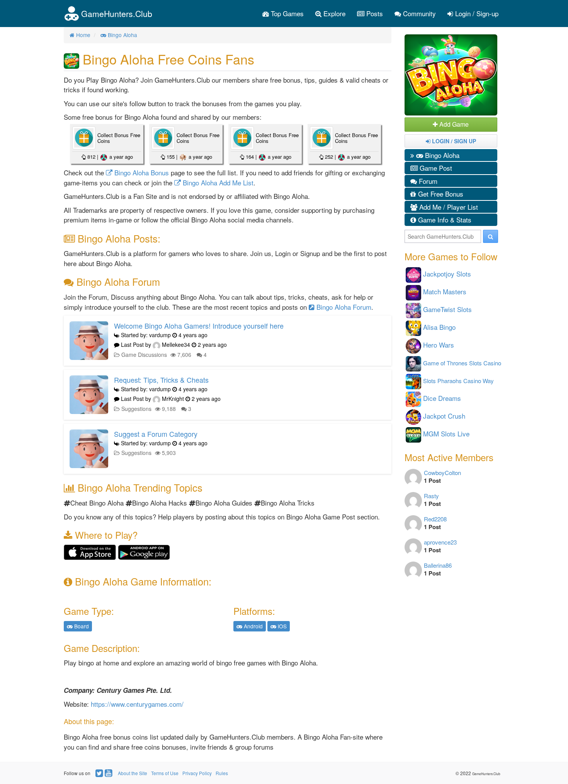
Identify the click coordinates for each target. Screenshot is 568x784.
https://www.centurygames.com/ (137, 704)
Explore (333, 13)
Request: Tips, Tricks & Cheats (161, 380)
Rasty (431, 496)
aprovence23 (440, 542)
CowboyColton (442, 472)
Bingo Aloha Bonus (140, 172)
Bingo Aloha (441, 155)
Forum (427, 181)
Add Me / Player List (447, 207)
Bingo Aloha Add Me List (217, 182)
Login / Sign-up (475, 13)
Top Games (286, 13)
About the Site (132, 773)
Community (418, 13)
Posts (373, 13)
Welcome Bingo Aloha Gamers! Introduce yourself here (199, 326)
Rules (222, 773)
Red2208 (435, 519)
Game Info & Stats (443, 219)
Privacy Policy (197, 773)
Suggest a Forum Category (155, 434)
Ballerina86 (438, 565)
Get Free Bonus (439, 194)
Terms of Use (165, 773)
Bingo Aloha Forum (343, 307)
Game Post (435, 168)
